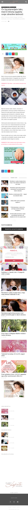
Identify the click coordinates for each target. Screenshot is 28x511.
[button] (14, 250)
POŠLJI (14, 260)
